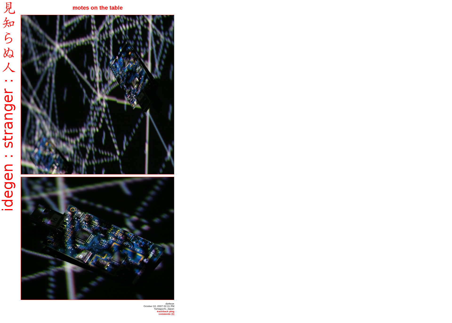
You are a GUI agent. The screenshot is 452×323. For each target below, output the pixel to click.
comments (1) (166, 314)
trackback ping (165, 311)
